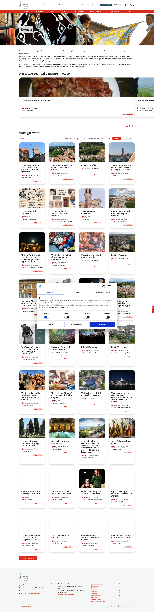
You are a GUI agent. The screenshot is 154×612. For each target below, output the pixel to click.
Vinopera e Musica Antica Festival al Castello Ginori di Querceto (30, 168)
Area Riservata (74, 5)
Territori (94, 588)
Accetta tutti (102, 324)
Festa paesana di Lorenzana (28, 212)
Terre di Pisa (28, 606)
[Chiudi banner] (114, 286)
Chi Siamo (83, 5)
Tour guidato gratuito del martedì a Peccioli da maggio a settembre (122, 167)
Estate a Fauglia (88, 165)
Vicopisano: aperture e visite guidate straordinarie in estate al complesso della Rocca (121, 397)
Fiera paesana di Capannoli (88, 212)
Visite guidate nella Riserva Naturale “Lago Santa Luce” (30, 537)
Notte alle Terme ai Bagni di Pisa (60, 442)
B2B (115, 5)
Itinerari (94, 591)
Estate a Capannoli (119, 255)
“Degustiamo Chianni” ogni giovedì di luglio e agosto (61, 395)
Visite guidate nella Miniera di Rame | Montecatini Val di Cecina (30, 396)
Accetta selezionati (77, 324)
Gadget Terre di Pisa (98, 601)
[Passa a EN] (120, 5)
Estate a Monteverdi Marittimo (36, 100)
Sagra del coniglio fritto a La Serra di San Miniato (121, 493)
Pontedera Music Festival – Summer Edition (90, 537)
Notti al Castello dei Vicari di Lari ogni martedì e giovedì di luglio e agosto (30, 258)
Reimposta (128, 139)
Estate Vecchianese (120, 347)
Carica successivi (27, 558)
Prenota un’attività (106, 5)
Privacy (109, 606)
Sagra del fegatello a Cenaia (120, 442)
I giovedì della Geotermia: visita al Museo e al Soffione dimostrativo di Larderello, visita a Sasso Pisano (90, 446)
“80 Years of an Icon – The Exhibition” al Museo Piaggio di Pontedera (31, 350)
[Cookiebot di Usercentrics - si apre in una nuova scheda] (103, 286)
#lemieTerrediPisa (97, 584)
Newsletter (95, 5)
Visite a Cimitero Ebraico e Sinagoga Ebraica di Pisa (30, 443)
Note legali (115, 606)
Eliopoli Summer (89, 347)
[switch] (67, 317)
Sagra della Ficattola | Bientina (61, 536)
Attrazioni (94, 593)
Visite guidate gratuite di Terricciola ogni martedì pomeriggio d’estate (122, 304)
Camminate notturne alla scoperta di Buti (31, 492)
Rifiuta (51, 324)
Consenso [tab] (50, 292)
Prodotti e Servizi (96, 595)
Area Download (63, 5)
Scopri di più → (129, 126)
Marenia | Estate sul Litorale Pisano (60, 348)
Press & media (96, 599)
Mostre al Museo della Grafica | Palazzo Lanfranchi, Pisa (31, 303)
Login (88, 5)
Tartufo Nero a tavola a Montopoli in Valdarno (62, 492)
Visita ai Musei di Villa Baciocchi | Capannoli (91, 394)
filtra (117, 139)
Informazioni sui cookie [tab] (103, 292)
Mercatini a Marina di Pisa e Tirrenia (91, 256)
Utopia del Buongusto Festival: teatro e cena (91, 492)
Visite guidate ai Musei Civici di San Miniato (60, 213)
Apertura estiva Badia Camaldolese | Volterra (122, 536)
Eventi (93, 590)
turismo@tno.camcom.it (66, 594)
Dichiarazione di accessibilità (127, 606)
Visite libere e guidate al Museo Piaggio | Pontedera (61, 257)
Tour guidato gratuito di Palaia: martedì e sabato (61, 167)
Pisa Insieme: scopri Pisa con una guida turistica (120, 213)
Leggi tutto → (128, 114)
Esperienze (95, 586)
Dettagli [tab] (77, 292)
